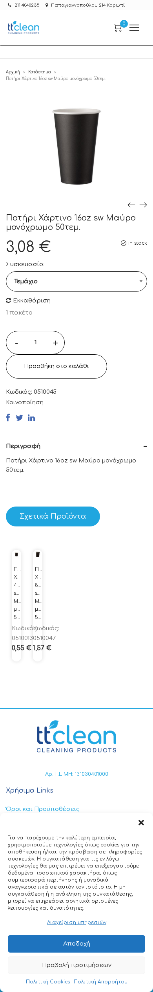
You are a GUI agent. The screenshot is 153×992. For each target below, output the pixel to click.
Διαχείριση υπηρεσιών (76, 922)
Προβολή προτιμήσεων (76, 965)
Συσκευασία (25, 264)
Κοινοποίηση (25, 402)
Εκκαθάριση (32, 300)
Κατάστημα (39, 72)
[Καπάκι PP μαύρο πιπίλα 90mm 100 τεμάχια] (143, 205)
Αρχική (13, 72)
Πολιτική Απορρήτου (101, 982)
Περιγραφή (23, 446)
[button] (141, 823)
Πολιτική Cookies (48, 982)
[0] (118, 27)
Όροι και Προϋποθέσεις (43, 809)
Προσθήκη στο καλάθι (56, 366)
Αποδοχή (76, 943)
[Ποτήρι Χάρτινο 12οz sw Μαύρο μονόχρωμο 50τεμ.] (131, 205)
